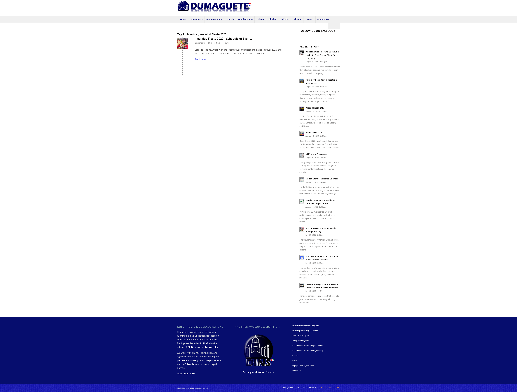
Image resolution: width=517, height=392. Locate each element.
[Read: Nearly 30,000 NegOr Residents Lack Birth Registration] (301, 201)
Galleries (296, 355)
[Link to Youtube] (338, 388)
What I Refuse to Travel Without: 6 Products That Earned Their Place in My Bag (322, 55)
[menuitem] (183, 19)
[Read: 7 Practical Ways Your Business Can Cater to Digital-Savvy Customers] (301, 285)
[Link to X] (326, 388)
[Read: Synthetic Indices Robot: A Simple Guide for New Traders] (301, 257)
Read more (200, 59)
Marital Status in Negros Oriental (321, 178)
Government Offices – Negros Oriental (307, 345)
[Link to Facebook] (322, 388)
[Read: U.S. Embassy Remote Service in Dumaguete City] (301, 229)
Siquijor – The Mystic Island (303, 365)
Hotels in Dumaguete (300, 335)
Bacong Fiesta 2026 (314, 108)
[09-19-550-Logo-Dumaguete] (214, 8)
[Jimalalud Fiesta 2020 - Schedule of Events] (182, 43)
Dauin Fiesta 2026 (313, 132)
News (226, 43)
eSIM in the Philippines (316, 154)
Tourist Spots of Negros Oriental (305, 330)
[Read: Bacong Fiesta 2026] (301, 109)
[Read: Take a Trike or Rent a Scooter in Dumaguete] (301, 81)
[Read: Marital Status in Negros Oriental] (301, 179)
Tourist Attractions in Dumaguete (305, 325)
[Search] (334, 26)
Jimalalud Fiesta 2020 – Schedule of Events (223, 38)
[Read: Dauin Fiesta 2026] (301, 133)
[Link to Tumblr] (334, 388)
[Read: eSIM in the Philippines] (301, 155)
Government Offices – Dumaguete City (307, 350)
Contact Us (296, 370)
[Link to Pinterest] (330, 388)
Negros (219, 43)
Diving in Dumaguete (300, 340)
